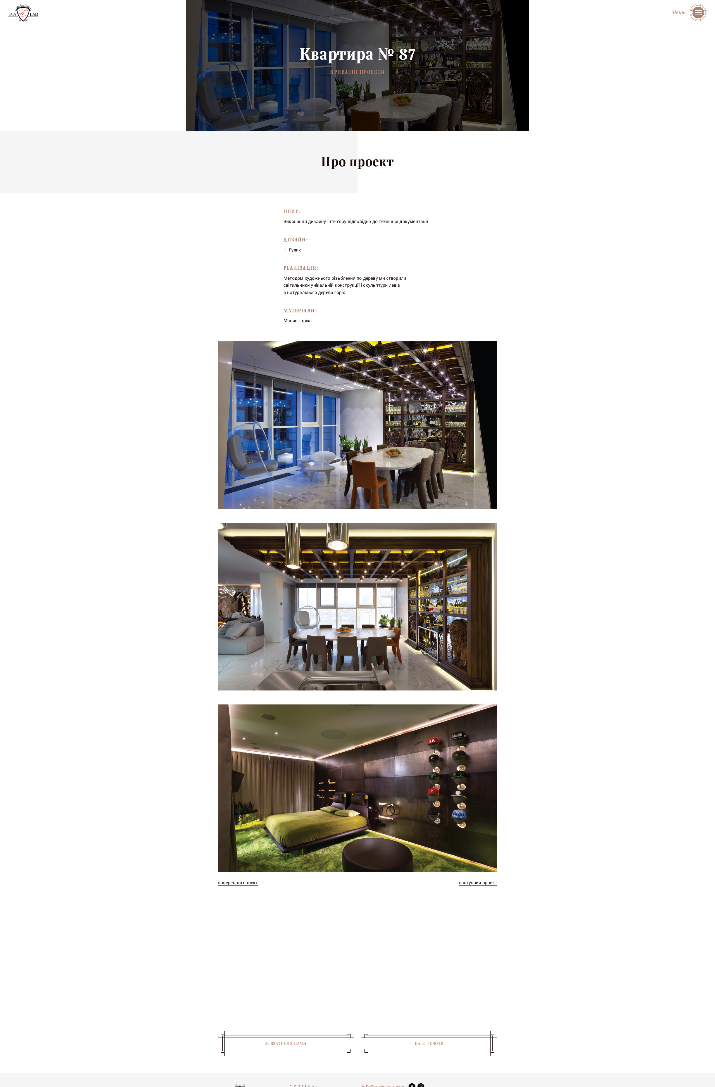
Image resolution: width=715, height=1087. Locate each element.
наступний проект (478, 882)
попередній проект (238, 882)
